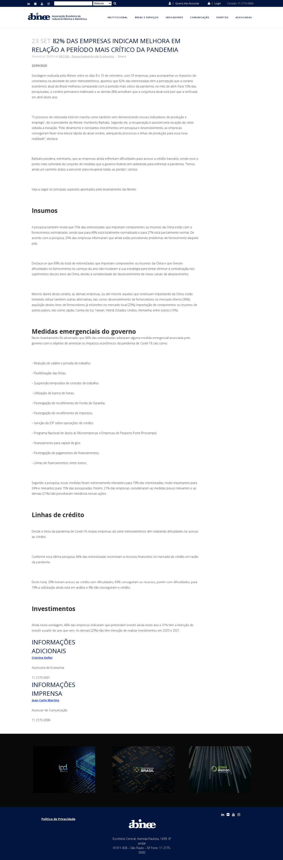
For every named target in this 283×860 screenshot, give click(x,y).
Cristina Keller (42, 658)
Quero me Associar (187, 3)
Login (217, 3)
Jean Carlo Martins (45, 700)
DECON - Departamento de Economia (86, 56)
